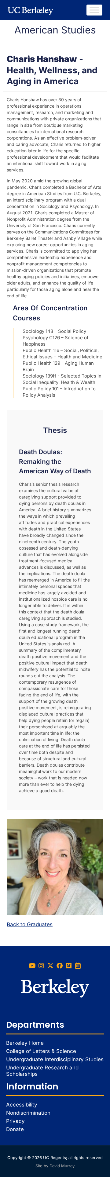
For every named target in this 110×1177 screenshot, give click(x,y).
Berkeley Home (25, 1043)
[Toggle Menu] (94, 10)
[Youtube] (32, 965)
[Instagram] (41, 965)
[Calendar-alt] (77, 965)
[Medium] (68, 965)
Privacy (15, 1121)
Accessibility (21, 1105)
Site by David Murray (55, 1165)
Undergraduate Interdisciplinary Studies (55, 1059)
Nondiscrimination (28, 1113)
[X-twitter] (50, 965)
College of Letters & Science (41, 1051)
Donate (15, 1129)
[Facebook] (59, 965)
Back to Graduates (30, 924)
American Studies (55, 30)
